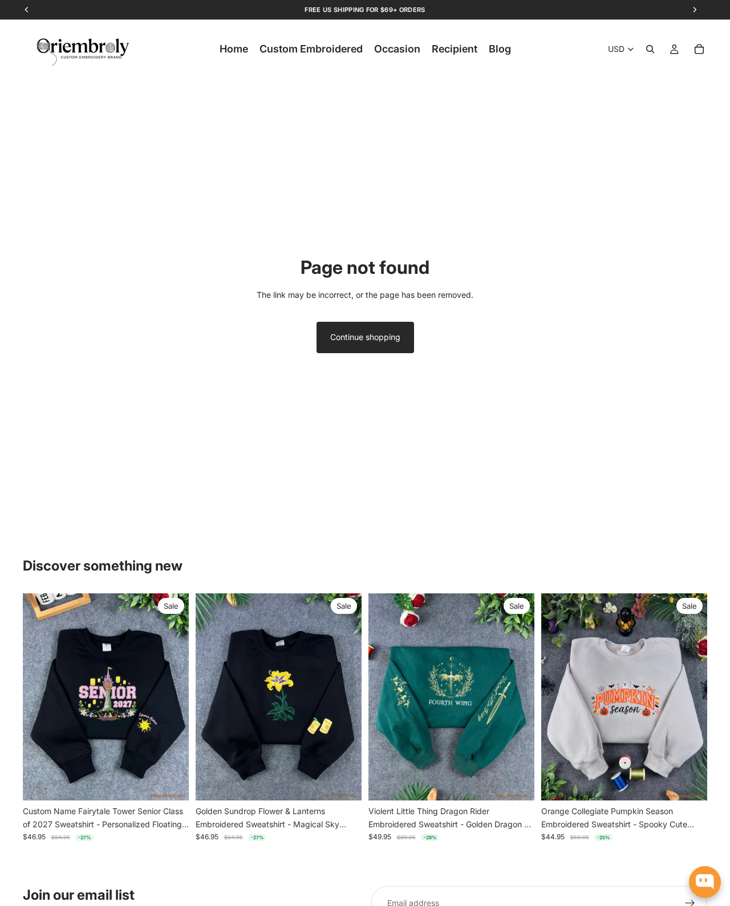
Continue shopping (365, 337)
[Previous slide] (40, 697)
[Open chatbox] (705, 882)
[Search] (650, 49)
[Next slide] (172, 697)
